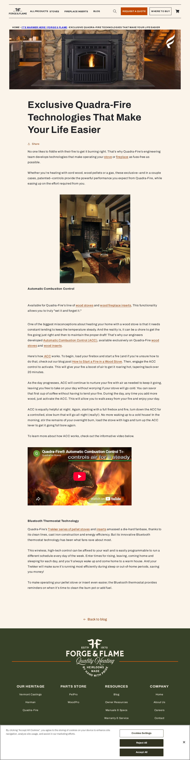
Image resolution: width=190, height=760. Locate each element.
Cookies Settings (141, 733)
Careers (159, 710)
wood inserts (53, 345)
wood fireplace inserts (115, 305)
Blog (116, 694)
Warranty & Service (116, 718)
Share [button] (36, 144)
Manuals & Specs (116, 710)
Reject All (141, 743)
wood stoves (85, 305)
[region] (95, 742)
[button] (115, 11)
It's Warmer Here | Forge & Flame (44, 27)
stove (108, 156)
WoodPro (73, 702)
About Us (159, 702)
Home (16, 27)
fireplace (122, 156)
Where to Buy (160, 11)
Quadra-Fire (30, 710)
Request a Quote (134, 11)
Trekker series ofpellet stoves (69, 529)
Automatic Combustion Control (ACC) (70, 340)
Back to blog (97, 619)
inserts (101, 529)
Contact (159, 718)
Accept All (141, 752)
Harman (30, 702)
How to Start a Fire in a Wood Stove (97, 361)
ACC (47, 356)
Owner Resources (116, 702)
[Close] (184, 742)
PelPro (73, 694)
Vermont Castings (30, 694)
